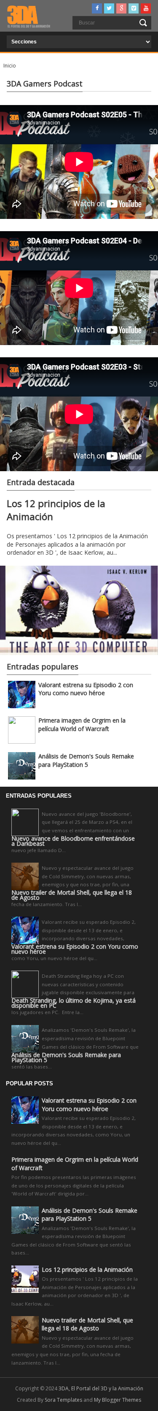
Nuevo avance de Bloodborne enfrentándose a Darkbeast (73, 841)
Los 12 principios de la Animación (87, 1269)
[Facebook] (97, 8)
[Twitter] (109, 8)
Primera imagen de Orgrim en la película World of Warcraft (82, 724)
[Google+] (121, 8)
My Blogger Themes (117, 1399)
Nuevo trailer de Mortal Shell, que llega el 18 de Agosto (71, 895)
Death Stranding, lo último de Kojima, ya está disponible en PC (73, 1003)
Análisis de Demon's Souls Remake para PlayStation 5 (86, 760)
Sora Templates (63, 1399)
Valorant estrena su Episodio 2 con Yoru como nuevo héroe (85, 689)
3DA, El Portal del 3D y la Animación (101, 1388)
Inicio (9, 65)
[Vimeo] (134, 8)
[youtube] (146, 8)
